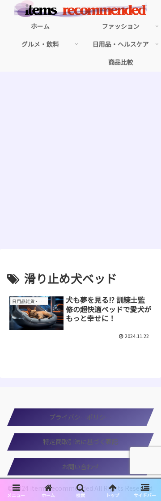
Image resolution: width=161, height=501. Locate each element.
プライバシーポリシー (80, 416)
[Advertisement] (80, 163)
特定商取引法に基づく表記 (80, 441)
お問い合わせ (80, 466)
